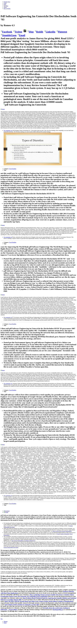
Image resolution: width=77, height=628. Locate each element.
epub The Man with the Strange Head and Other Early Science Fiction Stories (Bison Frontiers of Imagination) (39, 601)
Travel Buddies (12, 168)
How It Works (7, 8)
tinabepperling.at (58, 609)
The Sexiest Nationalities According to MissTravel (23, 540)
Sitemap (5, 621)
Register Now (7, 1)
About (5, 7)
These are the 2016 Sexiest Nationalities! (62, 531)
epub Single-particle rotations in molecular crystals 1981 (22, 604)
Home (5, 622)
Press (5, 4)
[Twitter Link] (6, 512)
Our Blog (6, 6)
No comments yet (8, 130)
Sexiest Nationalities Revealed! (11, 547)
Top (1, 619)
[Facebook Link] (6, 511)
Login (5, 3)
